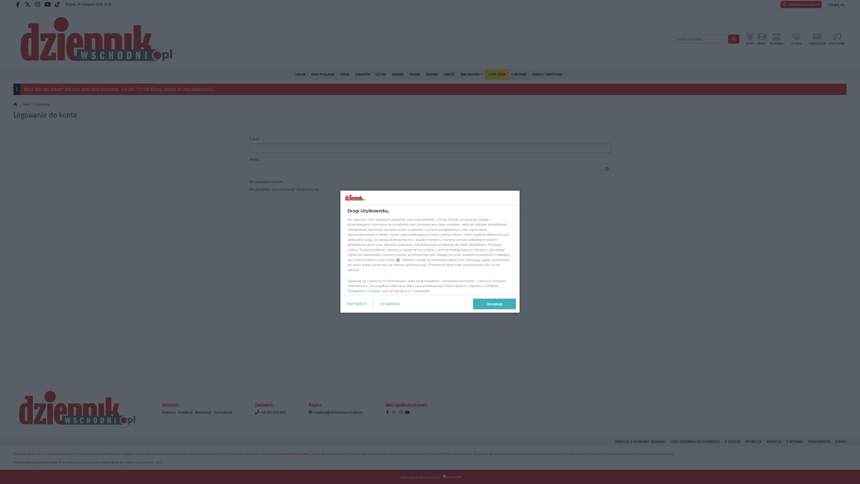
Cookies (374, 291)
